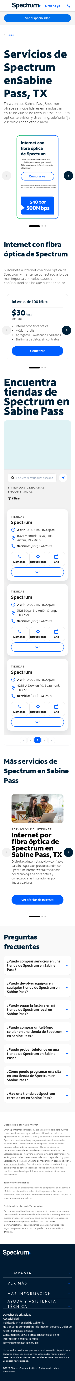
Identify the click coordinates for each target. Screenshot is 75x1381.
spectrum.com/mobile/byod (18, 1197)
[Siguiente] (68, 175)
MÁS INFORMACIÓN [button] (29, 1293)
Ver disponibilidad (37, 18)
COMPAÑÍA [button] (20, 1273)
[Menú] (6, 5)
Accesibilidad (11, 1318)
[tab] (37, 1272)
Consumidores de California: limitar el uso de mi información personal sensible (31, 1337)
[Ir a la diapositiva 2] (42, 226)
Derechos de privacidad (17, 1314)
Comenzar (37, 351)
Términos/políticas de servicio (20, 1343)
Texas (10, 34)
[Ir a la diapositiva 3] (45, 226)
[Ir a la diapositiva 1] (34, 226)
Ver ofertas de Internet (37, 900)
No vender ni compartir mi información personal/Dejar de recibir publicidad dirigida (37, 1328)
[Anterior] (6, 175)
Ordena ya (52, 6)
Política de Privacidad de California (23, 1322)
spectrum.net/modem (15, 1164)
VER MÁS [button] (18, 1283)
